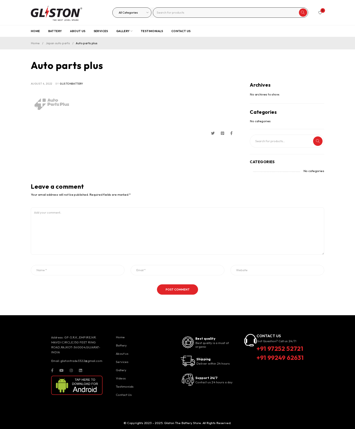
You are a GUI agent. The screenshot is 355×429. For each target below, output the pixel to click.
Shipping (203, 359)
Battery (121, 345)
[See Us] (71, 370)
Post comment (178, 289)
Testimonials (125, 386)
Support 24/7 (206, 378)
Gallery (121, 370)
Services (122, 362)
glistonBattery (71, 83)
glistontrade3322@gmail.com (81, 361)
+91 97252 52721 (280, 348)
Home (35, 43)
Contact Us (124, 395)
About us (122, 354)
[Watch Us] (61, 370)
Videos (121, 378)
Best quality (205, 338)
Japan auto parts (58, 43)
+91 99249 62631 (280, 358)
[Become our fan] (52, 370)
